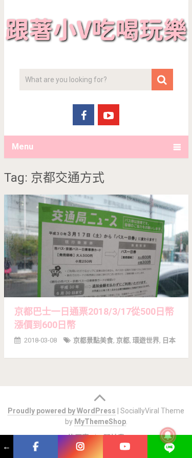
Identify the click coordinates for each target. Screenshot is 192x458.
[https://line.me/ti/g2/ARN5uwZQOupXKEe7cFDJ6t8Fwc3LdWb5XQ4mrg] (169, 446)
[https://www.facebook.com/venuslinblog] (35, 446)
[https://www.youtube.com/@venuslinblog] (125, 446)
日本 (169, 340)
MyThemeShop (100, 421)
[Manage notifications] (168, 435)
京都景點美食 (93, 340)
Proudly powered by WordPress (62, 411)
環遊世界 (146, 340)
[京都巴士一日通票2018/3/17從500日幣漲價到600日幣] (96, 246)
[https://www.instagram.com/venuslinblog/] (80, 446)
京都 (123, 340)
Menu (22, 146)
